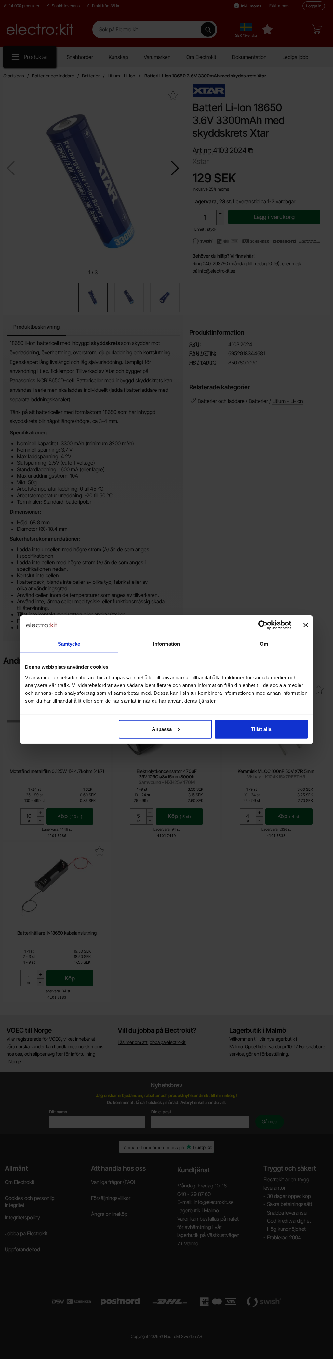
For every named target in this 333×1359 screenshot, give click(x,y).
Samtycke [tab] (69, 644)
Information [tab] (166, 644)
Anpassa (162, 729)
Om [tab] (264, 644)
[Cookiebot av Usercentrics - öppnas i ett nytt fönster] (262, 625)
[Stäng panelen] (305, 625)
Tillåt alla (261, 729)
